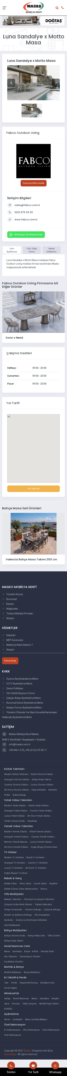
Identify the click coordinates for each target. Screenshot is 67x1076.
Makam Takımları (12, 899)
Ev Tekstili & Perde (15, 977)
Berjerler (52, 790)
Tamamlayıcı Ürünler (29, 956)
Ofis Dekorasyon (31, 1030)
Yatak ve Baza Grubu (14, 821)
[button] (11, 82)
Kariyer (10, 604)
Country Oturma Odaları (16, 784)
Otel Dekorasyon (12, 1035)
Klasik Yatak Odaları (39, 805)
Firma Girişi (10, 660)
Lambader (18, 1019)
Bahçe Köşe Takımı (41, 779)
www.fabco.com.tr (26, 219)
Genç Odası (25, 883)
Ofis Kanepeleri (42, 915)
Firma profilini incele (33, 183)
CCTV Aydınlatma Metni (19, 683)
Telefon (11, 1072)
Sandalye (17, 951)
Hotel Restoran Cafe (17, 946)
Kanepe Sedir (47, 951)
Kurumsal (11, 599)
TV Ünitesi (10, 852)
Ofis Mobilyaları (14, 894)
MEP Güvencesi (14, 640)
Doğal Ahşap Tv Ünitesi (15, 873)
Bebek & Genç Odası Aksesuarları (21, 889)
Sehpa (7, 998)
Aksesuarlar (11, 993)
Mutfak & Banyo (14, 967)
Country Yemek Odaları (42, 837)
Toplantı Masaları (43, 904)
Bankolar (8, 920)
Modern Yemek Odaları (15, 831)
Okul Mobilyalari (12, 925)
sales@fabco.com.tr (27, 205)
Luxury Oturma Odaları (42, 784)
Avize (7, 1019)
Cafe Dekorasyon (50, 1030)
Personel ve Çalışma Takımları (39, 899)
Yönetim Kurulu (14, 594)
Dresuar (16, 1003)
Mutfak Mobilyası (12, 972)
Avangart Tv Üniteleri (14, 863)
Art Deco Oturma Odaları (16, 790)
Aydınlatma (11, 1014)
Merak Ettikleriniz (52, 250)
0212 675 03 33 (23, 212)
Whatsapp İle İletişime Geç (28, 234)
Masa (7, 951)
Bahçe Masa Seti (36, 935)
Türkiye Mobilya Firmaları (19, 613)
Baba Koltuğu (19, 795)
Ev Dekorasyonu (12, 1030)
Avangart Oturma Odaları (16, 779)
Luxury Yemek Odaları (41, 842)
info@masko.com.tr (19, 744)
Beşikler (53, 883)
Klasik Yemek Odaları (40, 831)
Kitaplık (55, 998)
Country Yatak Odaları (41, 811)
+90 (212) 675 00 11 (36, 750)
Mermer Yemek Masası (15, 842)
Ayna (6, 1003)
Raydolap (32, 821)
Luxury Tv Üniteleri (13, 868)
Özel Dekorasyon (14, 1024)
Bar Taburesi (10, 956)
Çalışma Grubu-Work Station (18, 904)
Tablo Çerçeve (30, 1003)
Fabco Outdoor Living (22, 133)
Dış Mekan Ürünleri (13, 962)
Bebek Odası (10, 883)
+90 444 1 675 (16, 750)
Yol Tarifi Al (33, 488)
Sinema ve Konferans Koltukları (31, 920)
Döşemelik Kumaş (29, 983)
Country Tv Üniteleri (38, 863)
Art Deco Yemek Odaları (16, 847)
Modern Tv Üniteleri (14, 857)
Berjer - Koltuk (31, 951)
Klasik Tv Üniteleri (35, 857)
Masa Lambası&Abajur (36, 1019)
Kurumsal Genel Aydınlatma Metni (24, 702)
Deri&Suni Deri (47, 983)
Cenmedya (10, 1054)
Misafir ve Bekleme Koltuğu (18, 915)
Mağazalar (12, 608)
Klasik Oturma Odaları (42, 774)
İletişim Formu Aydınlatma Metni (24, 707)
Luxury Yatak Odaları (14, 816)
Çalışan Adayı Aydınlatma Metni (23, 698)
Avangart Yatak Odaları (15, 811)
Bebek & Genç (13, 878)
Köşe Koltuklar (39, 790)
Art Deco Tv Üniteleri (35, 868)
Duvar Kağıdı (10, 988)
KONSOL (8, 1009)
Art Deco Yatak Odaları (38, 816)
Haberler (11, 635)
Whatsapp (55, 1072)
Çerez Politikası (14, 688)
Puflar (7, 795)
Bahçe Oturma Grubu (14, 935)
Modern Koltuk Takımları (16, 774)
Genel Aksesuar (21, 998)
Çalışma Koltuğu (52, 909)
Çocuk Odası (40, 883)
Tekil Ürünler (54, 935)
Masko (27, 1050)
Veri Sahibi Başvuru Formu (20, 693)
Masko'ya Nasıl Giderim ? (19, 644)
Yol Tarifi (33, 1072)
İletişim (10, 618)
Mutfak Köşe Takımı (49, 1003)
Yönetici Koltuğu (33, 909)
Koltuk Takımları (14, 769)
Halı (6, 983)
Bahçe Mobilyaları (15, 930)
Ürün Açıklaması (12, 250)
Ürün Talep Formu (32, 250)
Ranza (44, 889)
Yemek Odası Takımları (18, 826)
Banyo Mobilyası (32, 972)
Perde (14, 983)
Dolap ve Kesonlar (13, 909)
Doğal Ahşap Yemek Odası (44, 847)
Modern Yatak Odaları (15, 805)
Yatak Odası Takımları (18, 800)
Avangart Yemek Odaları (16, 837)
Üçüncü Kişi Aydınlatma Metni (22, 678)
